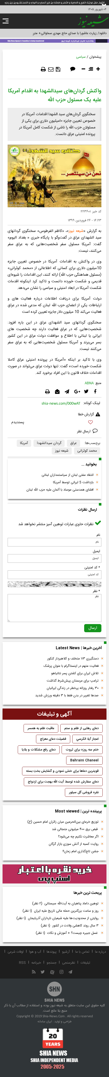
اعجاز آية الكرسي (87, 739)
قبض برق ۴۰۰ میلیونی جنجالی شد (75, 829)
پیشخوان (95, 57)
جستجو (52, 963)
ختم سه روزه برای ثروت (82, 750)
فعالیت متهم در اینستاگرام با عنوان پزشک (71, 666)
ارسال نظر (84, 432)
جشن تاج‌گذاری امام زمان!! (80, 851)
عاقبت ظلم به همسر (41, 728)
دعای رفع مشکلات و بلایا (39, 750)
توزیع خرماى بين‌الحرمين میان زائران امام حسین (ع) (63, 822)
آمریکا (24, 443)
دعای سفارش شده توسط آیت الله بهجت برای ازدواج (63, 782)
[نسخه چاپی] (43, 69)
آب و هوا (35, 952)
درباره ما (100, 952)
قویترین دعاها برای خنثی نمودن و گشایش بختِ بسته (62, 771)
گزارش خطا (86, 414)
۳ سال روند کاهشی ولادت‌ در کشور (70, 925)
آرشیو (66, 952)
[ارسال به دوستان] (50, 69)
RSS (22, 963)
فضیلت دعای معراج (53, 739)
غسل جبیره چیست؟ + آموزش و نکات (67, 933)
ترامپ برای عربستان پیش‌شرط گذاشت (73, 681)
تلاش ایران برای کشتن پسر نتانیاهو (75, 673)
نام (98, 535)
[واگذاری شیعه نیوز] (54, 40)
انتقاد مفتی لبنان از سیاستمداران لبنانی (68, 475)
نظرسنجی (68, 963)
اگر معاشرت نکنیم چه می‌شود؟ (78, 836)
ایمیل (96, 551)
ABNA (89, 383)
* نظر (96, 591)
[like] (54, 423)
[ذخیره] (58, 69)
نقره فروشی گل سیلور (84, 792)
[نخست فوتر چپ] (54, 1048)
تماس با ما (82, 952)
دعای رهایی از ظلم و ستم (81, 728)
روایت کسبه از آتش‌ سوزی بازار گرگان (74, 844)
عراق (73, 443)
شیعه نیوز (76, 231)
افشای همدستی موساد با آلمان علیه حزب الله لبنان (60, 490)
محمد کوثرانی (87, 451)
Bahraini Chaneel (84, 760)
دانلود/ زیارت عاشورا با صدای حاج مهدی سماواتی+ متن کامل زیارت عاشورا (56, 33)
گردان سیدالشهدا (49, 443)
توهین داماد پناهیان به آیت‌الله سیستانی (65, 903)
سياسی (81, 57)
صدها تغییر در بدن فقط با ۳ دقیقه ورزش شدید (67, 695)
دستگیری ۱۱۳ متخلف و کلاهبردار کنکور (73, 658)
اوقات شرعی (16, 952)
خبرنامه (36, 963)
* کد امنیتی (92, 567)
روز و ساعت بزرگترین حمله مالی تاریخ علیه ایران (61, 911)
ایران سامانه (45, 1021)
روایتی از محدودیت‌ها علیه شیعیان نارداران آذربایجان (57, 918)
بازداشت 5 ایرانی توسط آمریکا (73, 482)
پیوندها (52, 952)
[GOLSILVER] (54, 874)
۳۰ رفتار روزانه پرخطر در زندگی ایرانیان (73, 688)
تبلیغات (85, 963)
